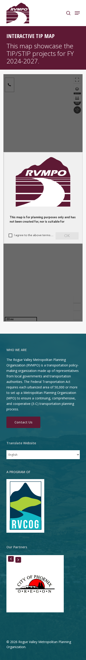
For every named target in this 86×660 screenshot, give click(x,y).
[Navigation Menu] (77, 13)
